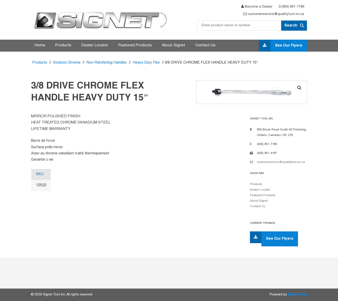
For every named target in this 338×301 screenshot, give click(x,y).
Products (63, 45)
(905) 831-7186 (292, 6)
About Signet (173, 45)
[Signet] (100, 20)
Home (39, 45)
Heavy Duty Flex (146, 62)
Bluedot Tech (297, 294)
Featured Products (135, 45)
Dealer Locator (94, 45)
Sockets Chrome (66, 62)
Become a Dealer (258, 6)
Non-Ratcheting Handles (106, 62)
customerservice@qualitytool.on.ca (275, 14)
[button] (299, 88)
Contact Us (205, 45)
